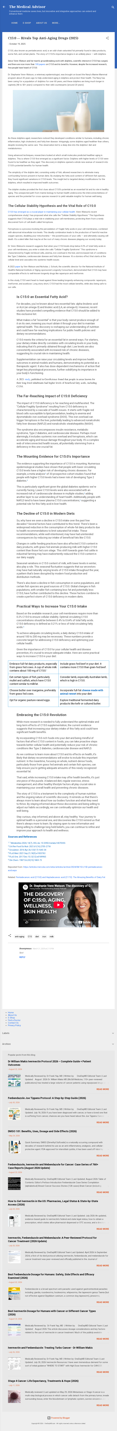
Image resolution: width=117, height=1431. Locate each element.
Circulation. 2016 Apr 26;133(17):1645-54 (27, 850)
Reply (22, 957)
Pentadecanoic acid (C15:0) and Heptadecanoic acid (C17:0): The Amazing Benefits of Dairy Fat (60, 877)
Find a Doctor (14, 1020)
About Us (41, 23)
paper (17, 266)
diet (37, 936)
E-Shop (27, 23)
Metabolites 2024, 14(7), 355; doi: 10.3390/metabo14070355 (38, 843)
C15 (30, 936)
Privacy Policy (14, 1025)
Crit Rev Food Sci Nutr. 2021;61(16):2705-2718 (30, 846)
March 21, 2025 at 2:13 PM (43, 949)
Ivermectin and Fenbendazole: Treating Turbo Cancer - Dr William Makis (50, 1347)
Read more (103, 1089)
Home (14, 23)
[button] (107, 38)
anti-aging (19, 936)
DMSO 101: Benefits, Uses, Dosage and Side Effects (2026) (42, 1131)
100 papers (40, 64)
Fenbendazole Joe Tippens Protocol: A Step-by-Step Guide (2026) (47, 1098)
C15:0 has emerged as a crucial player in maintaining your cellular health (41, 212)
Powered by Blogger (60, 1418)
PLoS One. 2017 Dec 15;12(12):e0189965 (27, 857)
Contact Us (13, 1023)
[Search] (113, 7)
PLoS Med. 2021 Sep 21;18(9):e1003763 (27, 853)
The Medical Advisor (27, 7)
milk (52, 936)
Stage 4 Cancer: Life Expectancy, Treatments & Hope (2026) (43, 1380)
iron (44, 936)
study (27, 379)
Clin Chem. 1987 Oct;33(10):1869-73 (25, 860)
